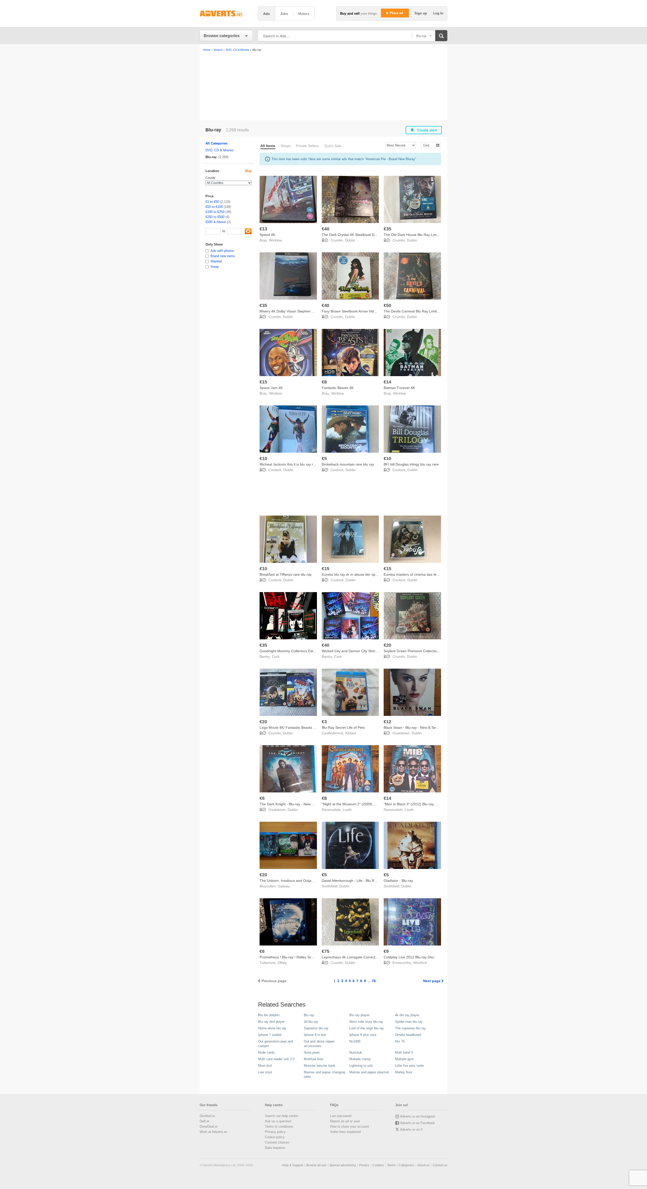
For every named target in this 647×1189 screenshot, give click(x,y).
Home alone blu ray (272, 1028)
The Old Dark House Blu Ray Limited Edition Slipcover (427, 235)
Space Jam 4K (271, 388)
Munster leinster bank (319, 1065)
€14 (387, 381)
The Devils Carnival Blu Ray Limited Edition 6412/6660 (427, 311)
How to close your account (349, 1126)
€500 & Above (215, 222)
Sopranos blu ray (316, 1028)
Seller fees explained (345, 1132)
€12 (387, 721)
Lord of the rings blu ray (366, 1028)
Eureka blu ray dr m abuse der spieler (352, 574)
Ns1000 (354, 1041)
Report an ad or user (345, 1121)
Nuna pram (312, 1052)
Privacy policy (275, 1132)
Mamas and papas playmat (369, 1072)
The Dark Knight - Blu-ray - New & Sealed (293, 804)
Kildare (350, 733)
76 (374, 981)
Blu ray (309, 1015)
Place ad (397, 13)
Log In (438, 13)
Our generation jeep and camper (275, 1043)
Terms (391, 1165)
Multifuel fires (314, 1059)
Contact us (440, 1165)
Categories (406, 1165)
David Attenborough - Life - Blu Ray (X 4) (354, 881)
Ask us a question (278, 1121)
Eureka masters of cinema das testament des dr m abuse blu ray (435, 574)
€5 (324, 458)
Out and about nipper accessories (319, 1043)
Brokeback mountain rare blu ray (348, 464)
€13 (263, 228)
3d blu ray (311, 1022)
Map (248, 171)
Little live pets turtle (409, 1065)
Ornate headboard (408, 1035)
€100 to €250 (214, 212)
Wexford (420, 963)
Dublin (350, 240)
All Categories (216, 143)
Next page (432, 981)
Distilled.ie (207, 1116)
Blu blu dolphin (269, 1015)
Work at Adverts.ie (213, 1132)
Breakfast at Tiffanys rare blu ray (286, 574)
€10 (263, 458)
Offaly (282, 963)
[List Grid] (429, 145)
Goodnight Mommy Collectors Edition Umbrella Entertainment (309, 651)
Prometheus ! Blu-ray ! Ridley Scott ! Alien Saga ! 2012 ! (304, 957)
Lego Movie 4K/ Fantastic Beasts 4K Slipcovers (297, 727)
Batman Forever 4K (399, 388)
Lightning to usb (361, 1065)
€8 (324, 381)
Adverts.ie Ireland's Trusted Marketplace (226, 13)
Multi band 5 (404, 1052)
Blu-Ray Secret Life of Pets (343, 727)
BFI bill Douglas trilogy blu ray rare (411, 464)
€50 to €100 (214, 207)
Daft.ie (204, 1121)
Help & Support (292, 1165)
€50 (387, 305)
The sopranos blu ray (410, 1028)
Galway (284, 886)
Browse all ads (316, 1165)
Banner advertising (343, 1165)
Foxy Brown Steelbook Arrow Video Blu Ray (356, 311)
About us (423, 1165)
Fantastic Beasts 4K (338, 388)
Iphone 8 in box (315, 1035)
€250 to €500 (214, 217)
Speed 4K (267, 235)
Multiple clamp (360, 1059)
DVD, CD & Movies (219, 150)
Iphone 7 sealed (269, 1035)
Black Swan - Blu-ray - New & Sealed (413, 727)
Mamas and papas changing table (324, 1074)
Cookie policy (275, 1137)
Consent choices (277, 1142)
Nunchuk (355, 1052)
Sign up (421, 13)
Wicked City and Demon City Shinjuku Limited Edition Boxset (370, 651)
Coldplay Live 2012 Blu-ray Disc (409, 957)
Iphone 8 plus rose (362, 1035)
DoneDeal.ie (208, 1126)
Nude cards (266, 1052)
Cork (276, 656)
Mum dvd (265, 1065)
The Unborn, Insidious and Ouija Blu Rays (293, 881)
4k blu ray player (407, 1015)
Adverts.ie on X (411, 1129)
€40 (325, 228)
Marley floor (403, 1072)
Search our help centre (281, 1116)
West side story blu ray (366, 1022)
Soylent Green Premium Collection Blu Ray (418, 651)
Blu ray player (359, 1015)
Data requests (275, 1148)
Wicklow (275, 240)
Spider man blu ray (409, 1022)
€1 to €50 (212, 202)
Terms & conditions (279, 1126)
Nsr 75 (400, 1041)
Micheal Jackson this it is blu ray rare (289, 464)
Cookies (378, 1165)
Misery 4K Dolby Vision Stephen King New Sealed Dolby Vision (310, 311)
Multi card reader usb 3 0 (276, 1059)
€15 (263, 381)
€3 (324, 721)
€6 (262, 798)
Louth (347, 810)
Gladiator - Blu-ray (398, 881)
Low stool (265, 1072)
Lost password (340, 1116)
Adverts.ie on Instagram (417, 1116)
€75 (325, 951)
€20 (387, 645)
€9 (386, 951)
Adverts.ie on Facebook (417, 1123)
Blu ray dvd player (271, 1022)
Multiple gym (404, 1059)
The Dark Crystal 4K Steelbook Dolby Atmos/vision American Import (375, 235)
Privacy (364, 1165)
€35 (387, 228)
